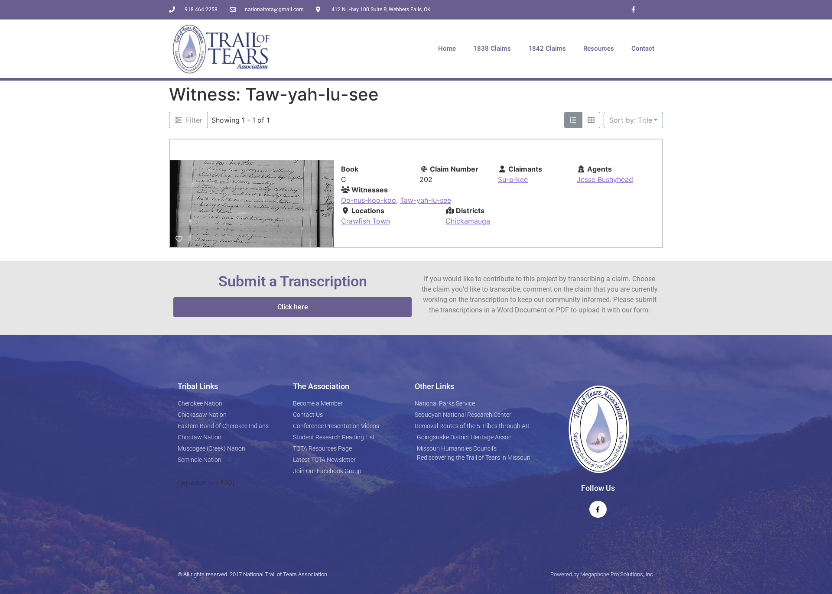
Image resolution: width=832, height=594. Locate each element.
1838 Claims (492, 48)
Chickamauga (467, 221)
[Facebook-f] (633, 9)
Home (447, 48)
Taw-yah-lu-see (425, 200)
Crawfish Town (365, 221)
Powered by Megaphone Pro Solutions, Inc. (602, 574)
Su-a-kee (513, 179)
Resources (598, 48)
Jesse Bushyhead (605, 179)
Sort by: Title (630, 120)
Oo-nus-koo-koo (368, 200)
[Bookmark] (179, 238)
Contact (642, 48)
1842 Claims (547, 48)
